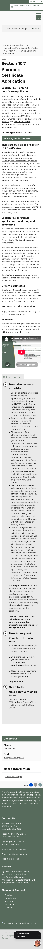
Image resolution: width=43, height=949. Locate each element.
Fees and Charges (13, 777)
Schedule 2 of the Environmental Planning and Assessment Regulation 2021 (21, 124)
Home (6, 45)
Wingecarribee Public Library (15, 883)
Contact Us (6, 933)
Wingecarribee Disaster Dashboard (18, 880)
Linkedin (9, 908)
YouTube (9, 901)
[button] (21, 138)
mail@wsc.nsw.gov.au (14, 758)
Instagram (10, 904)
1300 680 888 (10, 748)
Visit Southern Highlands (13, 877)
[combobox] (26, 7)
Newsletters (10, 898)
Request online (16, 681)
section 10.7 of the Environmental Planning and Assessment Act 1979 (21, 119)
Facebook (9, 895)
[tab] (13, 376)
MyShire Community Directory (16, 871)
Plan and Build (19, 45)
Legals (13, 933)
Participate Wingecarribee (14, 874)
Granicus (5, 938)
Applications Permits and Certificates (20, 48)
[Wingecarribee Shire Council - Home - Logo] (9, 17)
